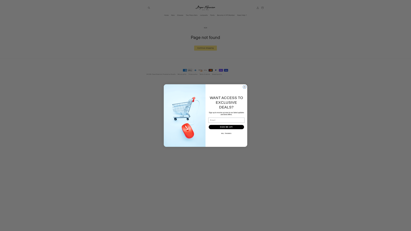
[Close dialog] (244, 87)
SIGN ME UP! (226, 127)
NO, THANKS (226, 133)
